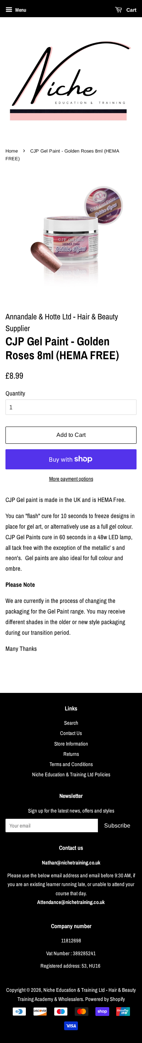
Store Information (71, 743)
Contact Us (71, 733)
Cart (131, 10)
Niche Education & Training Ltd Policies (71, 774)
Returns (71, 754)
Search (71, 723)
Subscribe (117, 825)
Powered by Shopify (105, 999)
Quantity (15, 393)
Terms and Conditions (71, 764)
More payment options (71, 479)
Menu (20, 10)
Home (11, 151)
